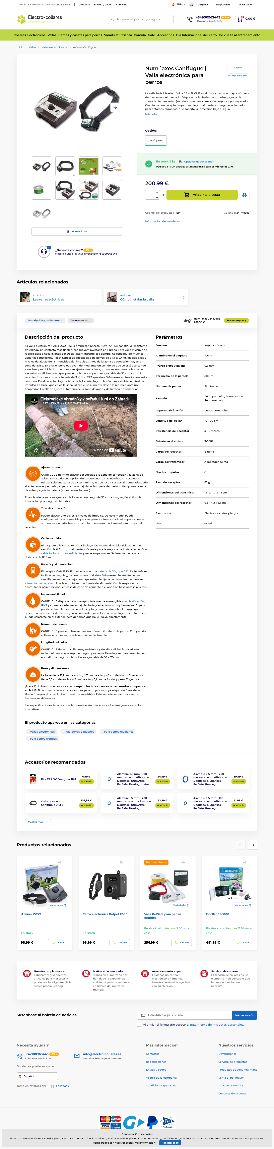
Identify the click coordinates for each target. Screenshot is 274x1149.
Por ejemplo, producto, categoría (138, 19)
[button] (115, 107)
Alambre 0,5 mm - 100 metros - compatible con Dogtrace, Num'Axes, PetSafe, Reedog (210, 803)
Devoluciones (227, 1053)
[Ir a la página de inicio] (40, 19)
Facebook (62, 1085)
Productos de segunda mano (237, 1069)
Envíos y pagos (103, 4)
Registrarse (223, 4)
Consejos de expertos (232, 1093)
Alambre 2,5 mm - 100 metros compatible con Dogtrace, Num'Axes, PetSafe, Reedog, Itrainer (133, 779)
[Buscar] (112, 19)
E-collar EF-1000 (217, 914)
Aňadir (88, 781)
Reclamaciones (156, 1061)
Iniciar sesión (245, 4)
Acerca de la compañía (161, 1077)
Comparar (202, 4)
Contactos (152, 1053)
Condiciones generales (161, 1085)
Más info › (151, 114)
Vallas (32, 47)
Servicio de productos (232, 1061)
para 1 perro (155, 140)
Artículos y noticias (231, 1085)
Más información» (145, 1142)
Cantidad (150, 195)
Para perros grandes (43, 738)
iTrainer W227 (31, 914)
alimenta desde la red (39, 583)
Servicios (121, 4)
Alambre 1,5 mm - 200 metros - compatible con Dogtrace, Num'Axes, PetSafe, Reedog (134, 803)
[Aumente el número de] (157, 192)
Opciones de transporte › (199, 161)
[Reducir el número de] (157, 197)
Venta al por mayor (231, 1077)
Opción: (151, 130)
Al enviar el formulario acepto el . (193, 1024)
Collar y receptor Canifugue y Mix (52, 803)
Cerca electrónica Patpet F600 (105, 914)
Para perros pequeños (79, 731)
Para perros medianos (118, 731)
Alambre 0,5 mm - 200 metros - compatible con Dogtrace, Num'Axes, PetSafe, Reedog (210, 779)
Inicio (20, 47)
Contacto (84, 4)
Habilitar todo (170, 1142)
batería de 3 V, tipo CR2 (113, 571)
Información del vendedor (162, 221)
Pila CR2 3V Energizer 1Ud (58, 779)
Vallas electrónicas (53, 47)
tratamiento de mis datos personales (216, 1024)
